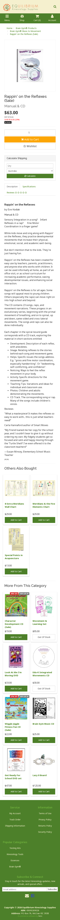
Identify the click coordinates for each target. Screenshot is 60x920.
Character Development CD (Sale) (14, 623)
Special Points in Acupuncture (14, 557)
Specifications (29, 186)
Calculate (31, 176)
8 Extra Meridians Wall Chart (14, 505)
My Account (15, 813)
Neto (40, 916)
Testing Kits (15, 848)
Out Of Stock (44, 637)
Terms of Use (45, 813)
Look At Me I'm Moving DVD (13, 674)
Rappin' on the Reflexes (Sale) (24, 34)
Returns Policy (45, 825)
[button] (30, 146)
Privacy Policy (45, 819)
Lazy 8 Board (40, 775)
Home (9, 28)
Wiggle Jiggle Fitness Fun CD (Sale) (13, 726)
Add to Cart (31, 139)
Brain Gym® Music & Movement (25, 31)
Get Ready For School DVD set (13, 777)
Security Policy (45, 831)
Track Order (15, 819)
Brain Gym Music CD (43, 723)
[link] (32, 895)
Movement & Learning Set (40, 622)
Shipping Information (15, 825)
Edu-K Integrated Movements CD (42, 674)
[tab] (12, 186)
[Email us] (27, 895)
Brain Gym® (15, 866)
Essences (15, 860)
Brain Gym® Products (26, 28)
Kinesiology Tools (15, 854)
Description (12, 186)
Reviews (11, 192)
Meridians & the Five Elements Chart (44, 505)
